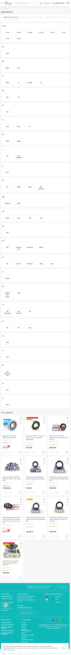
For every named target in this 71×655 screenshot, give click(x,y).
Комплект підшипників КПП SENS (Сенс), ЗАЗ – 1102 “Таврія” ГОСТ (12, 478)
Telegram (58, 597)
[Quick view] (20, 417)
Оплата (23, 627)
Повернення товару (27, 639)
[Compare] (20, 422)
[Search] (41, 3)
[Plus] (10, 452)
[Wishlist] (20, 420)
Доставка (24, 624)
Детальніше (11, 650)
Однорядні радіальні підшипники (7, 633)
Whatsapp (58, 602)
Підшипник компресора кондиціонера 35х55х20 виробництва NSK (35, 519)
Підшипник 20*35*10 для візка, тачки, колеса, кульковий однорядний (35, 437)
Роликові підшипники (7, 630)
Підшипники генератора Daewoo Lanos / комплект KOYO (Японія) (58, 437)
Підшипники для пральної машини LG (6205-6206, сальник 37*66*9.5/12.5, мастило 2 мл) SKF (12, 520)
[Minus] (4, 452)
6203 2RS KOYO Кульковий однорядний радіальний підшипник (10, 563)
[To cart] (20, 452)
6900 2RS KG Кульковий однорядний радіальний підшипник (35, 478)
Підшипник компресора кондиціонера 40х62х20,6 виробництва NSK (58, 519)
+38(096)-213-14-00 (6, 596)
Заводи (23, 632)
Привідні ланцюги (6, 622)
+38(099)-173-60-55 (6, 598)
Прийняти (63, 648)
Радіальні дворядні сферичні (6, 627)
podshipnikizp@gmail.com (24, 607)
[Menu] (2, 3)
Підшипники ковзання (7, 624)
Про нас (23, 622)
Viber (56, 599)
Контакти (24, 637)
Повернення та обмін (27, 635)
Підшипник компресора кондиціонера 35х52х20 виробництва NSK (58, 478)
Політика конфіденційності (26, 629)
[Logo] (8, 3)
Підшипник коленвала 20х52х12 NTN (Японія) (9, 436)
